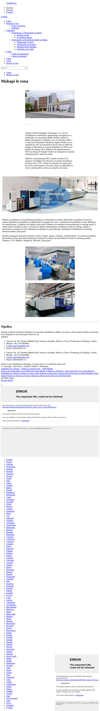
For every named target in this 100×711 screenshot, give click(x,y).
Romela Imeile (7, 380)
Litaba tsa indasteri (19, 56)
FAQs (8, 61)
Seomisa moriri (23, 35)
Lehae (8, 21)
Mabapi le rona (12, 23)
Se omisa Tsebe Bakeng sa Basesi (40, 373)
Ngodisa (4, 337)
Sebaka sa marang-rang (30, 369)
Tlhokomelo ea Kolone (26, 44)
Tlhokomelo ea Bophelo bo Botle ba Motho (29, 40)
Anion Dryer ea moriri (78, 371)
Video (8, 58)
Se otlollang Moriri (24, 37)
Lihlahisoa (10, 30)
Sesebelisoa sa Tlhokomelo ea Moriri (26, 33)
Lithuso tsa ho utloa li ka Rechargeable (55, 376)
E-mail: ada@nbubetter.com (17, 346)
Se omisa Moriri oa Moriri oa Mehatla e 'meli (50, 371)
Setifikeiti (15, 28)
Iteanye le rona (12, 63)
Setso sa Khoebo (18, 26)
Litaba (8, 51)
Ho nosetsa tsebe (62, 373)
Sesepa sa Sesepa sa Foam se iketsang (22, 376)
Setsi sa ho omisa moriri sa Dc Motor (16, 371)
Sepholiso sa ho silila (25, 49)
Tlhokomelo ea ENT (25, 42)
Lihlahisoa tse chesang (10, 369)
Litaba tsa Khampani (20, 54)
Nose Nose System (77, 373)
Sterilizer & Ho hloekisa (26, 47)
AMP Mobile (47, 369)
